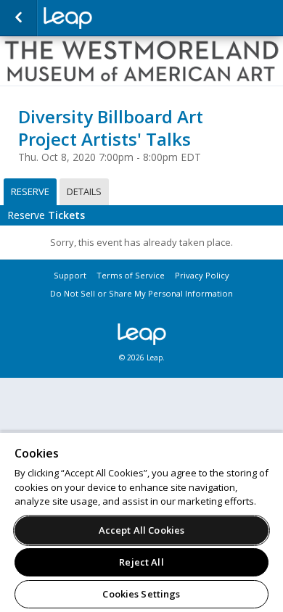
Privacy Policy (202, 275)
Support (70, 275)
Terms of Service (131, 275)
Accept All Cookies (141, 530)
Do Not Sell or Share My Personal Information (141, 293)
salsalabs (116, 18)
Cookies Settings (141, 593)
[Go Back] (18, 18)
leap (141, 334)
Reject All (141, 561)
